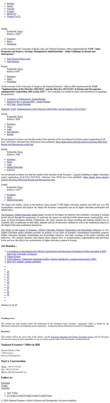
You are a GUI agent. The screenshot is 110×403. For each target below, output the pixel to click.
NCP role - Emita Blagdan (19, 104)
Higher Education (15, 167)
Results (10, 134)
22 (8, 277)
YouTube (5, 388)
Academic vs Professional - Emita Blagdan (26, 99)
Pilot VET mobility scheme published (24, 261)
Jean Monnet (12, 132)
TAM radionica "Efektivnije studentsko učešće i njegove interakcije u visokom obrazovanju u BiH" (52, 259)
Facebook (5, 383)
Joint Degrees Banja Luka (18, 59)
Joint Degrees (13, 61)
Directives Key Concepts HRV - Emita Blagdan (28, 101)
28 (8, 292)
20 (8, 272)
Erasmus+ (11, 39)
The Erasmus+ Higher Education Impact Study (22, 215)
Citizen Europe (13, 256)
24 (8, 282)
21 (8, 274)
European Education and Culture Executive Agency (72, 337)
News (20, 31)
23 (8, 279)
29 (8, 295)
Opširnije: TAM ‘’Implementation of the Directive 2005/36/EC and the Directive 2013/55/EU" (44, 109)
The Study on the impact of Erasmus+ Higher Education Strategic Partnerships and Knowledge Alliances (51, 230)
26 (8, 287)
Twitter (4, 385)
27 (8, 290)
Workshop (11, 44)
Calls (9, 129)
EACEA (11, 169)
